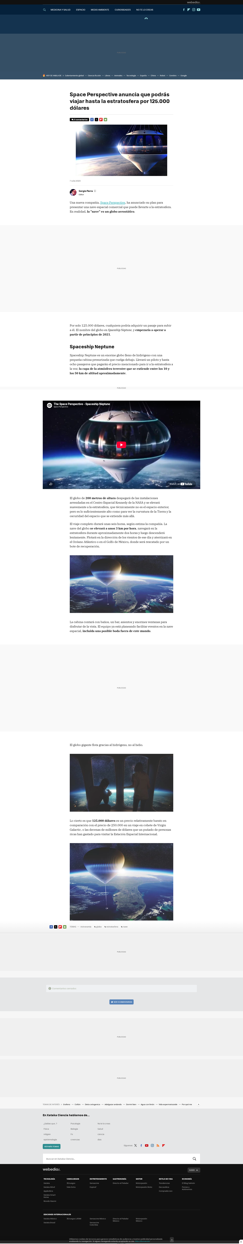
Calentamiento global (74, 75)
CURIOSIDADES (123, 9)
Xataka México (50, 1218)
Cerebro (172, 75)
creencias (75, 1139)
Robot (162, 75)
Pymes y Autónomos (187, 1188)
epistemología (50, 1139)
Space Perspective (112, 202)
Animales (118, 75)
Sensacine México (98, 1218)
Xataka (47, 1183)
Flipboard (188, 9)
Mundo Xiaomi (50, 1201)
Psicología (75, 1123)
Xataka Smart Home (50, 1195)
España (143, 75)
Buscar (194, 1158)
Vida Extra (71, 1187)
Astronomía (85, 926)
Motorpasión (141, 1183)
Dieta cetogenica (93, 1104)
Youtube (198, 9)
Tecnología (131, 75)
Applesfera (48, 1191)
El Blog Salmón (188, 1183)
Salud (100, 1128)
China (153, 75)
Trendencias (164, 1183)
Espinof (93, 1187)
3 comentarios (80, 119)
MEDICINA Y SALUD (60, 9)
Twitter (96, 119)
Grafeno (67, 1104)
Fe (72, 1134)
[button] (87, 191)
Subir (192, 1170)
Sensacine (94, 1183)
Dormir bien (131, 1104)
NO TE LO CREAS (144, 9)
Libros (107, 75)
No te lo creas (104, 1123)
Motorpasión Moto (144, 1187)
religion (47, 1134)
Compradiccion (165, 1191)
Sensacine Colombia (94, 1223)
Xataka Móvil (49, 1187)
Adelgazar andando (113, 1104)
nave (125, 926)
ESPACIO (80, 9)
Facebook (183, 9)
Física (46, 1128)
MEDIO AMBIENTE (100, 9)
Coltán (78, 1104)
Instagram (193, 9)
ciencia (101, 1134)
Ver (123, 1002)
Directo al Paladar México (121, 1219)
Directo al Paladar (121, 1183)
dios (100, 1139)
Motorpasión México (141, 1219)
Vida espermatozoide (168, 1104)
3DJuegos (71, 1183)
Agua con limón (148, 1104)
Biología (74, 1128)
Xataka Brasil (49, 1222)
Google (184, 75)
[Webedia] (193, 2)
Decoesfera (164, 1187)
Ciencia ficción (94, 75)
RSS (158, 1145)
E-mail (105, 119)
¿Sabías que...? (50, 1123)
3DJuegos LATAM (74, 1218)
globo (99, 926)
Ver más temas (51, 1146)
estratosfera (112, 926)
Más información (142, 1241)
